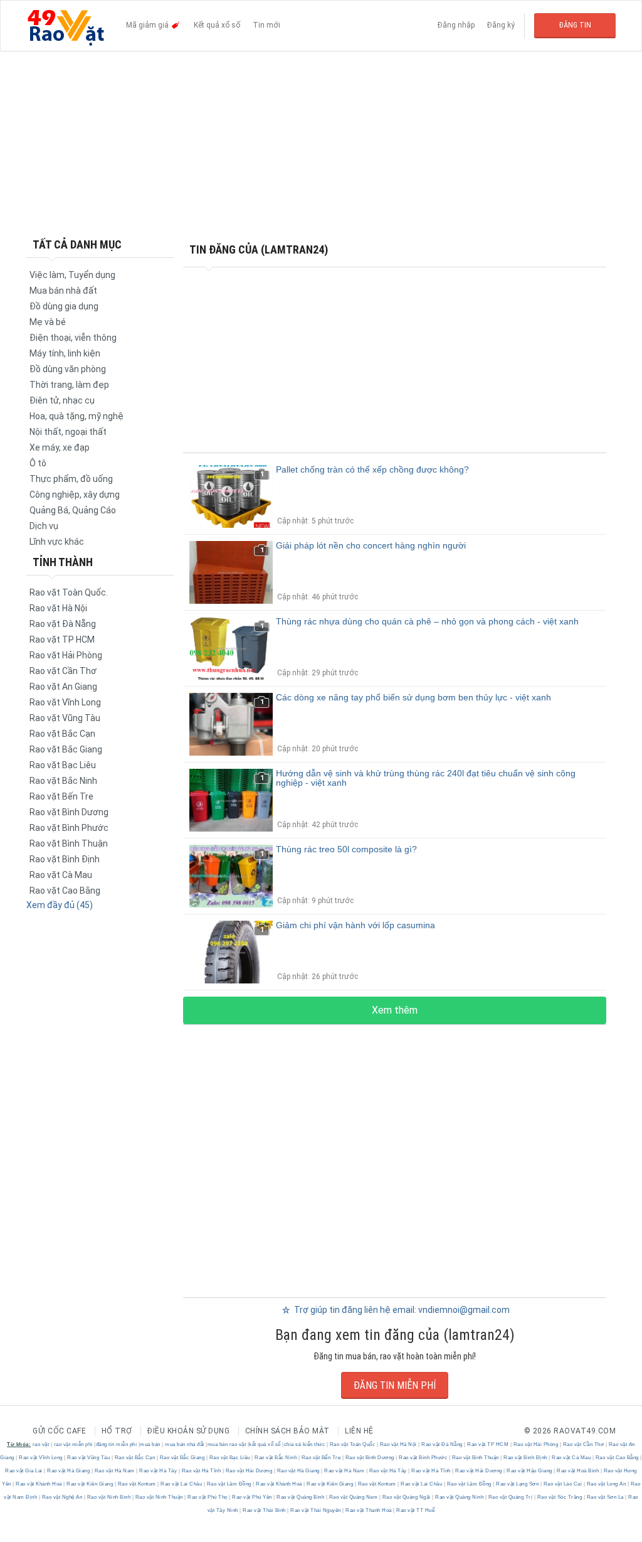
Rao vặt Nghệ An (62, 1497)
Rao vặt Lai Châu (181, 1484)
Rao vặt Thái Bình (264, 1510)
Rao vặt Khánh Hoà (39, 1484)
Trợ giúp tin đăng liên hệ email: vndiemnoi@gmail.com (401, 1310)
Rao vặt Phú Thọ (207, 1497)
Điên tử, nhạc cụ (62, 400)
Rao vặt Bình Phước (68, 828)
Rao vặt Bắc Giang (65, 749)
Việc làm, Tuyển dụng (72, 275)
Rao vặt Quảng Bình (300, 1497)
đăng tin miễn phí (116, 1444)
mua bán (150, 1444)
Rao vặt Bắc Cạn (62, 734)
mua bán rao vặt (227, 1444)
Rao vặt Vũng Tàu (64, 718)
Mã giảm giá (148, 25)
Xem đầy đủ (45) (59, 905)
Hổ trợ (117, 1431)
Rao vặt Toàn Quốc (352, 1444)
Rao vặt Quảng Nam (353, 1497)
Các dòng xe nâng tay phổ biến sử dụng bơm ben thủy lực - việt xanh (413, 697)
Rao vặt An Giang (63, 687)
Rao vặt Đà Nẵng (62, 624)
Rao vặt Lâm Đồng (229, 1484)
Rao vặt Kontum (136, 1484)
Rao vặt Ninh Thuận (159, 1497)
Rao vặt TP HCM (62, 639)
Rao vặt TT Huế (415, 1510)
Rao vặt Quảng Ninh (459, 1497)
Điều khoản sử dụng (188, 1431)
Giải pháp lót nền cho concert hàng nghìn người (371, 545)
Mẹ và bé (47, 322)
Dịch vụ (43, 526)
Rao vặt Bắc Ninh (63, 781)
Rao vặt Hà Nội (58, 608)
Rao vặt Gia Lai (24, 1471)
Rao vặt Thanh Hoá (369, 1510)
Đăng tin (575, 25)
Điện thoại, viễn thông (73, 338)
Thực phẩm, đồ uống (71, 479)
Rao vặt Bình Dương (68, 812)
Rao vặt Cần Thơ (63, 671)
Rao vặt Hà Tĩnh (201, 1471)
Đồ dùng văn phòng (67, 369)
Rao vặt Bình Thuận (68, 843)
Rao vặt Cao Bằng (64, 891)
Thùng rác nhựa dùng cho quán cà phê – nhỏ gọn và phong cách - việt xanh (427, 621)
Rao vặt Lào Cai (563, 1484)
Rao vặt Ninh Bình (108, 1497)
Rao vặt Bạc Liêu (62, 765)
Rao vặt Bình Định (64, 859)
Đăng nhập (456, 25)
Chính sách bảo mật (287, 1431)
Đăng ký (501, 25)
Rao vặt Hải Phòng (65, 655)
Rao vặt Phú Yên (252, 1497)
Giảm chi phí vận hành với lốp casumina (355, 925)
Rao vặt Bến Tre (61, 796)
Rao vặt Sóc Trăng (559, 1497)
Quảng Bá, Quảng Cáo (72, 510)
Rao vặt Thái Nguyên (316, 1510)
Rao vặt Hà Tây (158, 1471)
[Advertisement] (321, 144)
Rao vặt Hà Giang (69, 1471)
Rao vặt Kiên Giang (90, 1484)
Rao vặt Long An (606, 1484)
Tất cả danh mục (77, 244)
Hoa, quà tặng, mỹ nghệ (76, 416)
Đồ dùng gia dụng (63, 306)
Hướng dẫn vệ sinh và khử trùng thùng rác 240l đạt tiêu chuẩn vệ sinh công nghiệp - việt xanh (426, 778)
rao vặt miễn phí (73, 1444)
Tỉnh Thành (63, 562)
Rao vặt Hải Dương (249, 1471)
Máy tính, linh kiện (64, 353)
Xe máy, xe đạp (59, 447)
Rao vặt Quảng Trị (510, 1497)
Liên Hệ (359, 1431)
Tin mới (266, 25)
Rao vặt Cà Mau (60, 875)
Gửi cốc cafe (59, 1431)
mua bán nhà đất (184, 1444)
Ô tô (37, 463)
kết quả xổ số (265, 1444)
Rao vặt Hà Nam (114, 1471)
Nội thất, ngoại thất (68, 432)
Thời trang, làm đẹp (69, 385)
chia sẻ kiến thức (304, 1444)
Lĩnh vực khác (56, 542)
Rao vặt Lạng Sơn (517, 1484)
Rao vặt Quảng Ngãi (406, 1497)
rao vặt (41, 1444)
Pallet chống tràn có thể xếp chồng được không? (372, 469)
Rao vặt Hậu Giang (529, 1471)
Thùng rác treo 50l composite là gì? (346, 849)
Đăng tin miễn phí (395, 1385)
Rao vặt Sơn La (605, 1497)
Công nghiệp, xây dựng (74, 495)
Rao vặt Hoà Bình (578, 1471)
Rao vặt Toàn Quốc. (68, 592)
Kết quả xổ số (217, 25)
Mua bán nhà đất (63, 291)
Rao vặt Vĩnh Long (65, 702)
